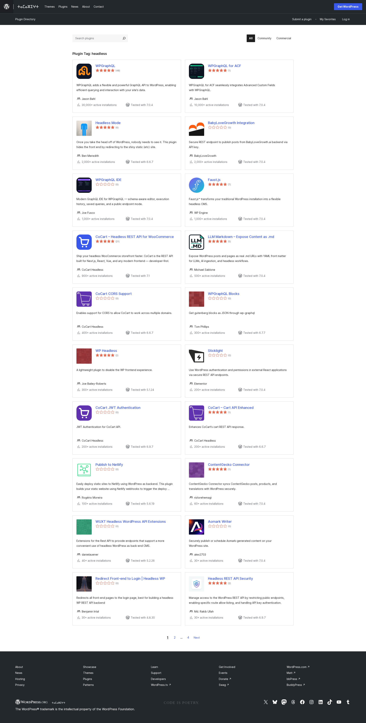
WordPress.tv (161, 684)
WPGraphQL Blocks (223, 294)
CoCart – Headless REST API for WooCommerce (135, 237)
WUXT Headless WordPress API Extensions (131, 522)
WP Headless (106, 351)
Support (156, 672)
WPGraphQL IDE (108, 180)
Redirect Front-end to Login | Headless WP (130, 578)
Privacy (20, 684)
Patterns (88, 684)
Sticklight (215, 351)
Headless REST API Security (230, 578)
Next (197, 637)
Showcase (89, 667)
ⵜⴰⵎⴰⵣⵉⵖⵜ (58, 702)
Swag (224, 684)
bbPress (293, 679)
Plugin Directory (25, 19)
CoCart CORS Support (114, 294)
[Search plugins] (124, 38)
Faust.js (214, 180)
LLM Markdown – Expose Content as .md (241, 237)
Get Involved (227, 667)
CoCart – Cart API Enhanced (231, 408)
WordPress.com (298, 667)
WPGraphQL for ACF (224, 66)
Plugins (87, 679)
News (18, 672)
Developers (158, 679)
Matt (291, 672)
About (19, 667)
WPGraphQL (105, 66)
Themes (88, 672)
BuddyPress (296, 684)
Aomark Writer (220, 522)
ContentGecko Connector (229, 465)
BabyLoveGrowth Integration (231, 123)
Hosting (20, 679)
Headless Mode (108, 123)
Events (223, 672)
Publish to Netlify (109, 465)
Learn (154, 667)
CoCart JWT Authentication (118, 408)
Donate (225, 679)
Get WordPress (348, 6)
